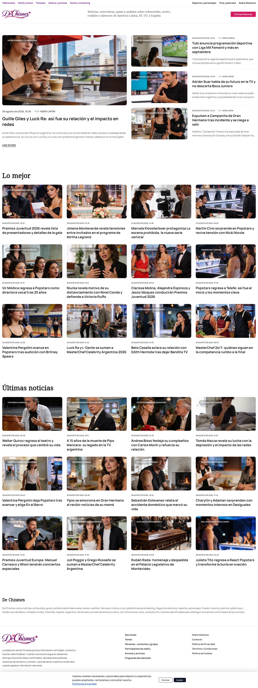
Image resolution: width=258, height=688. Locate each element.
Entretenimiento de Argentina (22, 40)
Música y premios (58, 3)
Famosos (41, 3)
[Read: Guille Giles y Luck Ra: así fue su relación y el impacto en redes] (64, 70)
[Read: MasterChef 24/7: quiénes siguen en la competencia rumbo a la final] (226, 321)
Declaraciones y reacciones (86, 190)
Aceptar (179, 680)
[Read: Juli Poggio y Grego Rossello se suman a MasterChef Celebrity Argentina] (97, 533)
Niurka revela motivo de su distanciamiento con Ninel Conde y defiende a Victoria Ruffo (94, 292)
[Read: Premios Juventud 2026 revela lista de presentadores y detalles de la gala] (32, 201)
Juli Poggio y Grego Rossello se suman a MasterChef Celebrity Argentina (91, 564)
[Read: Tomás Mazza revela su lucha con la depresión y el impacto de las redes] (226, 414)
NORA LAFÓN (47, 111)
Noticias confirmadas (83, 309)
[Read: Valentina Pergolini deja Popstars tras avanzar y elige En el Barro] (32, 473)
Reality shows (25, 3)
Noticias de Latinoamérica (149, 522)
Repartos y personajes (204, 3)
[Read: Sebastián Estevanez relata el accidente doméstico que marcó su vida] (161, 473)
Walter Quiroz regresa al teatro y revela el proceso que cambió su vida (31, 443)
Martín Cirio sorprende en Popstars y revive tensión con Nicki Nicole (225, 230)
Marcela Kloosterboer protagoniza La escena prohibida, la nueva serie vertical (160, 232)
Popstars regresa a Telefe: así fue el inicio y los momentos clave (224, 290)
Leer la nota (9, 145)
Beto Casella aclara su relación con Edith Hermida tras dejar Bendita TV (159, 350)
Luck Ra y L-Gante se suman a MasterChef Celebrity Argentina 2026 (96, 350)
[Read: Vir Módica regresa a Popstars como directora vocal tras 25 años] (32, 261)
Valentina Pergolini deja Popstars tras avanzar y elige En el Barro (32, 502)
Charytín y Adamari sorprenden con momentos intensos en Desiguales (224, 502)
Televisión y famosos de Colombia (153, 113)
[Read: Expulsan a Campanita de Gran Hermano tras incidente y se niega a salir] (159, 123)
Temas (128, 639)
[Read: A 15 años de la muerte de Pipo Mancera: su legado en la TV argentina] (97, 414)
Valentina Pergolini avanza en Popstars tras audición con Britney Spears (30, 352)
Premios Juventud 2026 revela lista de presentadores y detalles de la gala (32, 230)
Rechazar (166, 680)
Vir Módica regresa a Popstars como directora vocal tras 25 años (30, 290)
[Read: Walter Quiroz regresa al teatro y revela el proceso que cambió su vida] (32, 414)
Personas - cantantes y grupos (141, 644)
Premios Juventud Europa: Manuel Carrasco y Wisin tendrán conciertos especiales (31, 564)
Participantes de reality (137, 648)
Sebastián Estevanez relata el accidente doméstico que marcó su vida (159, 504)
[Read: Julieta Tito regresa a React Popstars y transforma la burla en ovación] (226, 533)
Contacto (197, 639)
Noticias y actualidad (147, 77)
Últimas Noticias (243, 14)
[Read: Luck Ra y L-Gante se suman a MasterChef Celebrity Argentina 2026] (97, 321)
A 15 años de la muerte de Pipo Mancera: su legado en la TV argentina (90, 445)
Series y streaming (80, 3)
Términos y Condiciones (204, 648)
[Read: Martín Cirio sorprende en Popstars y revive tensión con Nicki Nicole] (226, 201)
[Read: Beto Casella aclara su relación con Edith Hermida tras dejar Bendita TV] (161, 321)
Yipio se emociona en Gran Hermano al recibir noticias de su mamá (95, 502)
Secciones (130, 634)
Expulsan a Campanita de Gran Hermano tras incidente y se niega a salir (220, 120)
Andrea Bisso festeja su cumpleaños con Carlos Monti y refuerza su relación (160, 445)
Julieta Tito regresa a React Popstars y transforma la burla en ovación (225, 562)
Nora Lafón (228, 76)
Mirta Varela (228, 38)
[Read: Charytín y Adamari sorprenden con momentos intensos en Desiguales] (226, 473)
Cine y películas (227, 3)
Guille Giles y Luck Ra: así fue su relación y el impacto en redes (60, 121)
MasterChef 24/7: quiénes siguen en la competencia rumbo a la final (224, 350)
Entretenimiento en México (150, 40)
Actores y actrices (135, 653)
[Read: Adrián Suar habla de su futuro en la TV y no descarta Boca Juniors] (159, 87)
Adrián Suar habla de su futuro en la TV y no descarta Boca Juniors (223, 84)
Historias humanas (17, 402)
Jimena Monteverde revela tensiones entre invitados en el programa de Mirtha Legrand (96, 232)
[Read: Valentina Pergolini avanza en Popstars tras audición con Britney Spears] (32, 321)
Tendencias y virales (211, 249)
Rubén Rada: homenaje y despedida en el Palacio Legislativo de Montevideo (159, 564)
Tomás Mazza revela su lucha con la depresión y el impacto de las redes (224, 443)
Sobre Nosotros (247, 3)
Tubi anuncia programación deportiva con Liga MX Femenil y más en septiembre (222, 47)
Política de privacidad (84, 683)
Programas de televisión (138, 658)
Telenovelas (8, 3)
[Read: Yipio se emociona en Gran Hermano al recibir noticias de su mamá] (97, 473)
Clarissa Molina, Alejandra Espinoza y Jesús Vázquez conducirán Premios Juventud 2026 (160, 292)
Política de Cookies (202, 653)
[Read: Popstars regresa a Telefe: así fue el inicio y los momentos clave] (226, 261)
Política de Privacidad (203, 644)
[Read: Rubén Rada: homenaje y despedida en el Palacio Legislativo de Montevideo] (161, 533)
